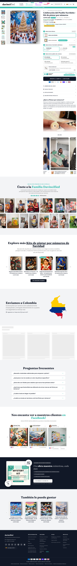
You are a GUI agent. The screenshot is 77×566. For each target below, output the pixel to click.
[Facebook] (6, 544)
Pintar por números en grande (44, 546)
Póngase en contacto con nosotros (55, 537)
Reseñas (30, 543)
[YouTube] (12, 544)
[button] (59, 68)
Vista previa (73, 44)
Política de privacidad (15, 563)
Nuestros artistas (43, 549)
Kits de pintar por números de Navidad (55, 10)
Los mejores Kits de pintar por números (32, 551)
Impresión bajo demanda (66, 539)
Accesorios (42, 543)
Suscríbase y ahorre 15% (42, 480)
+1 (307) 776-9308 (10, 541)
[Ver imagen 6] (3, 37)
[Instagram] (9, 544)
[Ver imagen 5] (3, 32)
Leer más (60, 134)
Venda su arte (44, 552)
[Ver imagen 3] (3, 22)
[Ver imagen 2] (3, 17)
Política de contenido (48, 563)
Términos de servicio (24, 563)
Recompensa (31, 545)
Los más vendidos (21, 4)
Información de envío (55, 542)
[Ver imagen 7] (3, 42)
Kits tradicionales (38, 4)
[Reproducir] (59, 154)
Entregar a (49, 22)
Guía (73, 31)
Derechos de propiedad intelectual (59, 563)
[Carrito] (73, 4)
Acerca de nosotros (32, 537)
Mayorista (65, 537)
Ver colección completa (38, 280)
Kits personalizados (30, 4)
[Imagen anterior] (8, 27)
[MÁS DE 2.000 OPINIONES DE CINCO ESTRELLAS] (38, 213)
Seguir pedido (54, 540)
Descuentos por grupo (66, 545)
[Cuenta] (65, 4)
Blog (29, 541)
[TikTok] (15, 544)
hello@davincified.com (11, 539)
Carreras (65, 547)
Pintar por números (44, 537)
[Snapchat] (24, 544)
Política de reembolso (40, 563)
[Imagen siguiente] (38, 27)
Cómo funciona (31, 539)
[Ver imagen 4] (3, 27)
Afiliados (64, 542)
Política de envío (32, 563)
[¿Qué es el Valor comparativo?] (69, 17)
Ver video (53, 168)
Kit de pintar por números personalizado (43, 540)
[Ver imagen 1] (3, 12)
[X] (21, 544)
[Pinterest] (18, 544)
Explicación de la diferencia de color (32, 548)
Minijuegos (46, 4)
